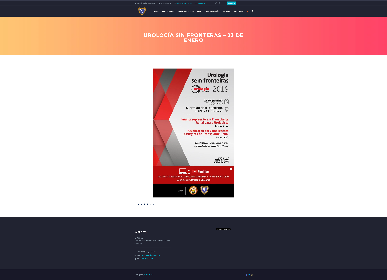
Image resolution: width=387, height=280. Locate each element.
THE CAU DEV (148, 275)
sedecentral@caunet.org (184, 3)
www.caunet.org (200, 3)
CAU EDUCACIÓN (212, 11)
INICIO (156, 11)
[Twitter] (139, 204)
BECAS (199, 11)
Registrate (231, 3)
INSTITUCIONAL (168, 11)
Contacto (238, 11)
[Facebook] (136, 204)
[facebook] (212, 3)
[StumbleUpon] (153, 204)
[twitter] (215, 3)
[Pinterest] (144, 204)
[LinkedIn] (150, 204)
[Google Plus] (142, 204)
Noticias (226, 11)
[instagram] (218, 3)
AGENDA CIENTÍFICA (186, 11)
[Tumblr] (147, 204)
